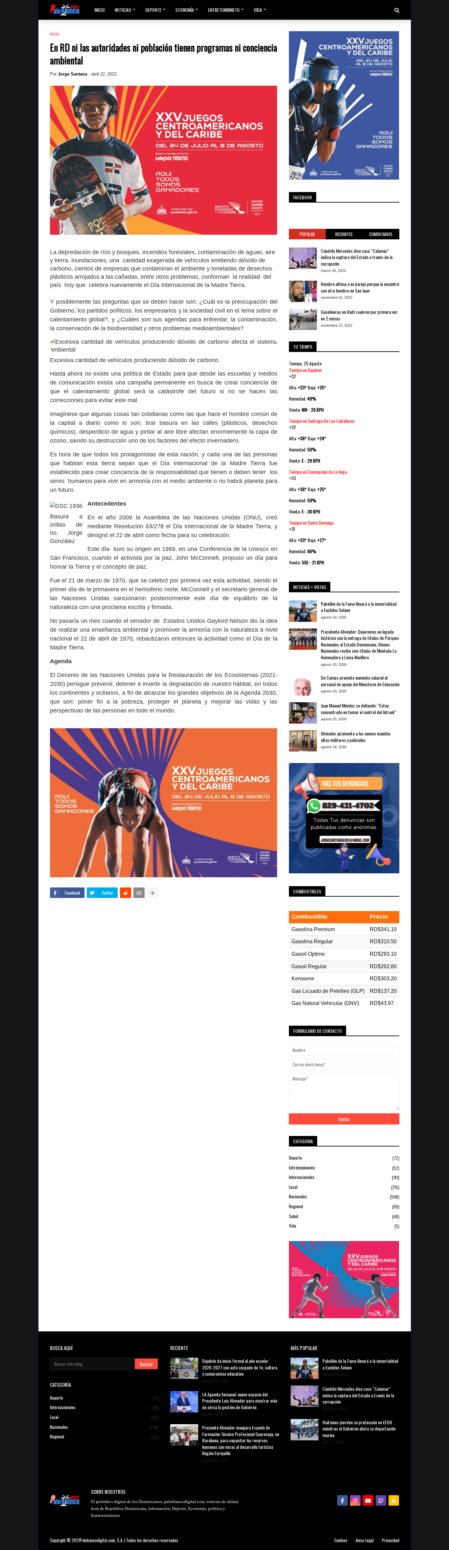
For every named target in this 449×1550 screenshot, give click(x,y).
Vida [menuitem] (258, 9)
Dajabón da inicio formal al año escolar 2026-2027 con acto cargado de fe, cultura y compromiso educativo (239, 1367)
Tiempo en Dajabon (305, 369)
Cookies (340, 1540)
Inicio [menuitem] (99, 9)
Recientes (344, 234)
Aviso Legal (365, 1540)
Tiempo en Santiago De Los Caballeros (322, 420)
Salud (344, 1216)
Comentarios (380, 234)
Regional (344, 1206)
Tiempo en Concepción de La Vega (318, 471)
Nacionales (344, 1196)
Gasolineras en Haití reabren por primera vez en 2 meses (359, 315)
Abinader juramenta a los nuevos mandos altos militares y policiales (355, 736)
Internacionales (344, 1177)
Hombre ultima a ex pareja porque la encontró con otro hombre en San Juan (360, 287)
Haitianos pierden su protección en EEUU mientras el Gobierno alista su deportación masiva (358, 1428)
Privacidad (390, 1540)
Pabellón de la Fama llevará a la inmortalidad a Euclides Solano (359, 606)
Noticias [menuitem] (123, 9)
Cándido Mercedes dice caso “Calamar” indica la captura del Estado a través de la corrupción (356, 257)
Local (344, 1187)
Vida (344, 1225)
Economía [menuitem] (185, 9)
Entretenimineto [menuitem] (224, 9)
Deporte (344, 1158)
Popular (307, 234)
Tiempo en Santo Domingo (311, 522)
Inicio (54, 34)
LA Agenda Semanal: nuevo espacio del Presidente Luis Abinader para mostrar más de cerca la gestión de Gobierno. (239, 1400)
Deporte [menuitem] (153, 9)
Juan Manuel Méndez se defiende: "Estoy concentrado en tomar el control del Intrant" (358, 708)
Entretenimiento (344, 1167)
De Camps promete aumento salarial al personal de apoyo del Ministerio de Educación (360, 680)
